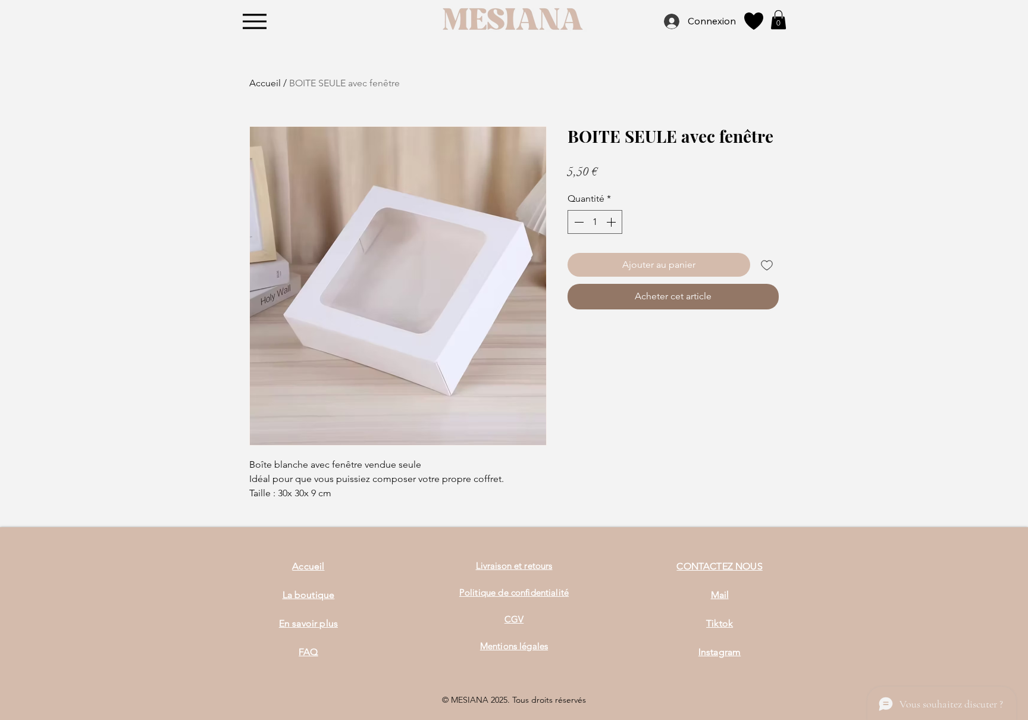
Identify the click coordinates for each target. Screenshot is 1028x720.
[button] (778, 19)
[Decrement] (577, 222)
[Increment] (612, 222)
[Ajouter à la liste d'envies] (767, 265)
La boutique (309, 594)
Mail (720, 594)
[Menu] (255, 21)
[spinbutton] (595, 222)
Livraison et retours (514, 565)
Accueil (265, 83)
